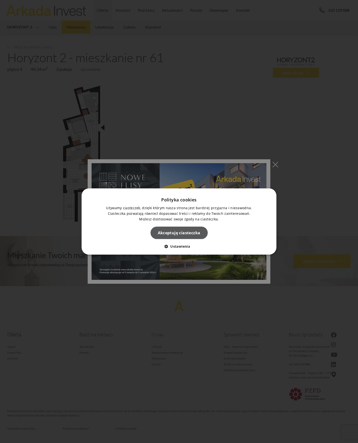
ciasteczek (131, 207)
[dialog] (179, 221)
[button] (179, 246)
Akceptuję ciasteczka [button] (179, 233)
